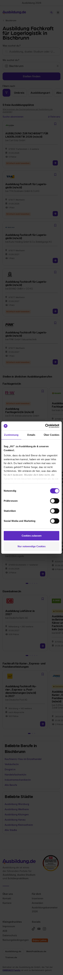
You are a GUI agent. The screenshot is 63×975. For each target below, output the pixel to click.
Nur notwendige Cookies (32, 546)
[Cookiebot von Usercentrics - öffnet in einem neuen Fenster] (45, 426)
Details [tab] (31, 434)
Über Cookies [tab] (51, 434)
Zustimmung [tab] (11, 434)
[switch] (54, 500)
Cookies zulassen (32, 535)
